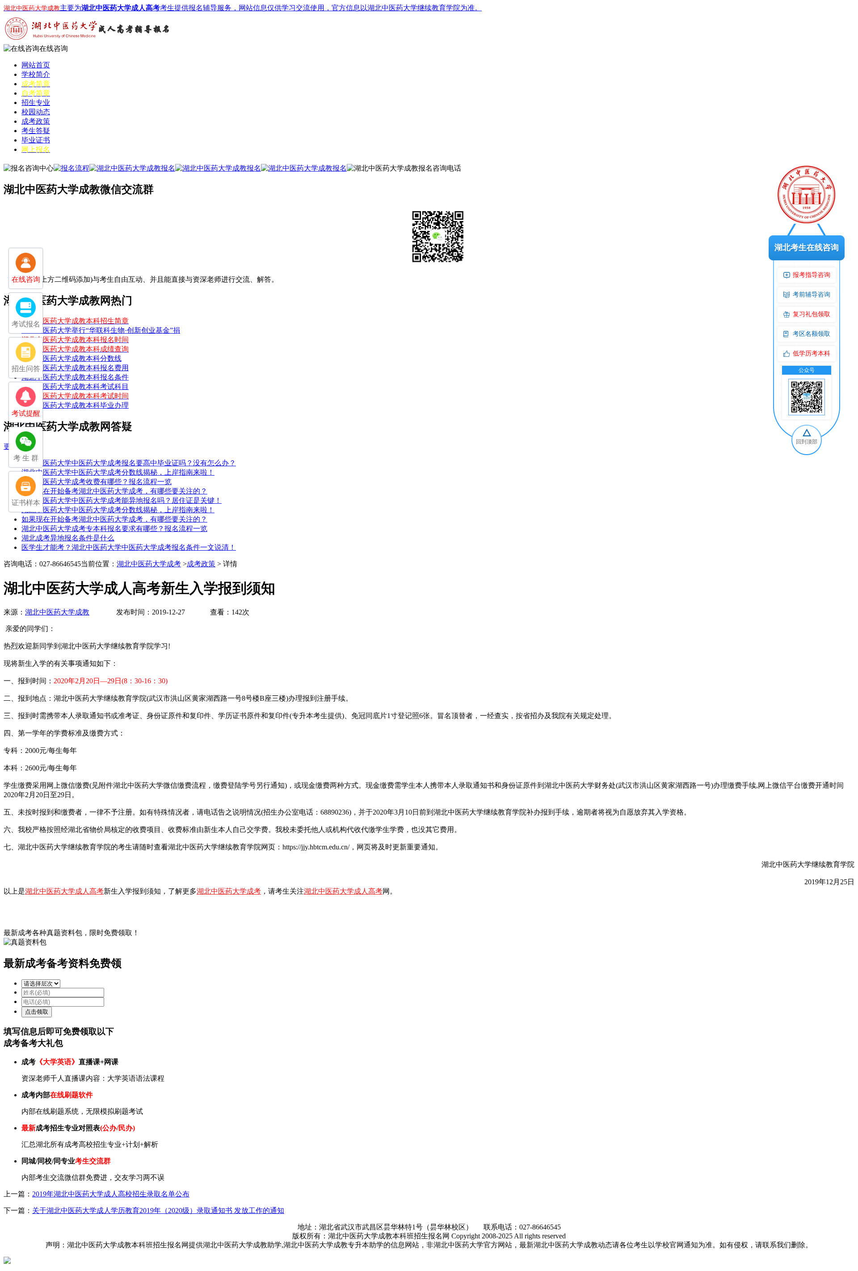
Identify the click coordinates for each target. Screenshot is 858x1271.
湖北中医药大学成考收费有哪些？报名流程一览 (96, 481)
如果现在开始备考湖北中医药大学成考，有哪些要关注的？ (114, 491)
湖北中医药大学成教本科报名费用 (75, 368)
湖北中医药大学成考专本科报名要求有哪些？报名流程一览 (114, 528)
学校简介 (35, 74)
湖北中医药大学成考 (149, 564)
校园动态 (35, 112)
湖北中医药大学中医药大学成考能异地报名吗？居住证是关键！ (121, 500)
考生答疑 (35, 130)
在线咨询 (53, 48)
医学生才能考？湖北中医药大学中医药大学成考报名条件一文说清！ (128, 547)
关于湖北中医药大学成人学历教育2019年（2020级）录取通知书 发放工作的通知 (158, 1210)
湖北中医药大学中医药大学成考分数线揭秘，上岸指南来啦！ (117, 472)
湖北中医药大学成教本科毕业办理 (75, 405)
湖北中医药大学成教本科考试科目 (75, 386)
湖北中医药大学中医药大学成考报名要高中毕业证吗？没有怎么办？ (128, 463)
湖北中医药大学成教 (57, 612)
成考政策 (35, 121)
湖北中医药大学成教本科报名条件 (75, 377)
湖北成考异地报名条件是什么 (67, 538)
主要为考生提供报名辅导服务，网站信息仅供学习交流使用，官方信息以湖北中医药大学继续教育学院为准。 (243, 8)
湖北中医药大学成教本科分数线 (71, 358)
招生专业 (35, 102)
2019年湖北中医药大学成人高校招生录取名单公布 (110, 1194)
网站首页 (35, 65)
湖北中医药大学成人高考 (64, 891)
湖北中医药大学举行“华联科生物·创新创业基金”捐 (100, 330)
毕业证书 (35, 140)
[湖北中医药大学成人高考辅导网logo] (88, 42)
